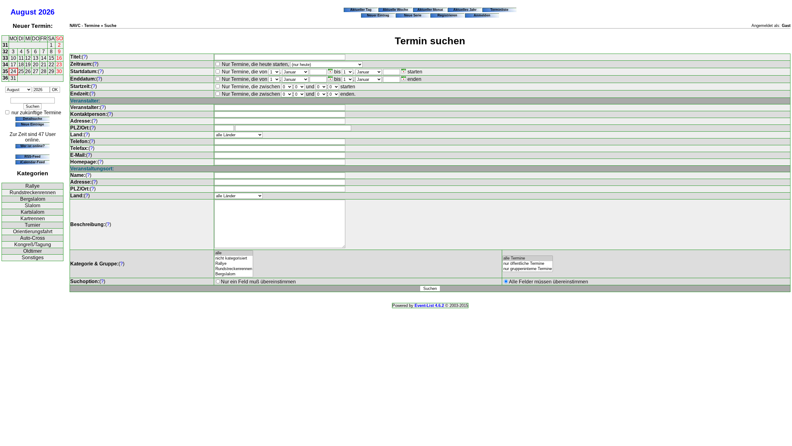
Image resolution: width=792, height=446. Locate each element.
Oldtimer (32, 251)
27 (35, 71)
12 (28, 58)
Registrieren (447, 15)
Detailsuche (32, 118)
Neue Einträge (32, 124)
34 (5, 64)
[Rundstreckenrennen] (234, 269)
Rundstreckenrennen (33, 192)
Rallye (32, 186)
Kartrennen (32, 218)
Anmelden (482, 15)
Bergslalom (32, 199)
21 (43, 64)
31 (5, 45)
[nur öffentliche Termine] (528, 263)
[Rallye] (234, 263)
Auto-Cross (32, 238)
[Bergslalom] (234, 274)
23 (59, 64)
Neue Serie (412, 15)
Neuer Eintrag (378, 15)
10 (13, 58)
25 (21, 71)
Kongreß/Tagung (32, 244)
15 (51, 58)
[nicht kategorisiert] (234, 258)
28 (43, 71)
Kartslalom (32, 212)
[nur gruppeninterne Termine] (528, 269)
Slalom (32, 205)
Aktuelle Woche (395, 9)
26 (28, 71)
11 (21, 58)
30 (59, 71)
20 (35, 64)
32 (5, 51)
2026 (46, 12)
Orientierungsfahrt (32, 231)
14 (43, 58)
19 (28, 64)
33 (5, 58)
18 (21, 64)
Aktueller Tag (361, 9)
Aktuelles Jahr (464, 9)
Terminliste (499, 9)
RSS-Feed (32, 156)
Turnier (32, 225)
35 (5, 71)
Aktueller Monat (430, 9)
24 (13, 71)
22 (51, 64)
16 (59, 58)
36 (5, 78)
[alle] (234, 253)
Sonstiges (33, 257)
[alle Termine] (528, 258)
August (23, 12)
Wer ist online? (32, 146)
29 (51, 71)
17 (13, 64)
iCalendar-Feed (32, 162)
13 (35, 58)
